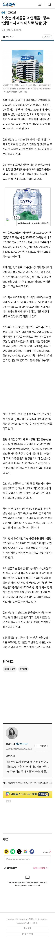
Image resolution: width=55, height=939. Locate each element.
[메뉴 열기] (38, 4)
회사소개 (27, 928)
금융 (3, 12)
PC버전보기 (27, 934)
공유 (49, 37)
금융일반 (12, 12)
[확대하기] (27, 52)
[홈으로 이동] (8, 4)
